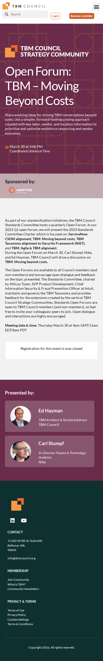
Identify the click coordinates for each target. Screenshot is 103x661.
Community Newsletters (23, 588)
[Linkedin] (13, 521)
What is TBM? (17, 584)
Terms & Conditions (20, 624)
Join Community (18, 579)
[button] (96, 6)
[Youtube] (24, 521)
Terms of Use (16, 610)
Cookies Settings (18, 619)
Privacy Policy (17, 614)
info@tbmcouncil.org (22, 558)
